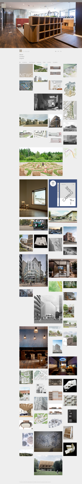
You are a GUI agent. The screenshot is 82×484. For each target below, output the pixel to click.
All (19, 62)
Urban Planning (32, 62)
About (21, 54)
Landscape (39, 62)
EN (55, 51)
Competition (55, 62)
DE (60, 51)
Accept (58, 0)
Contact (21, 56)
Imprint (21, 58)
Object (44, 62)
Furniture (49, 62)
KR (58, 51)
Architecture (24, 62)
